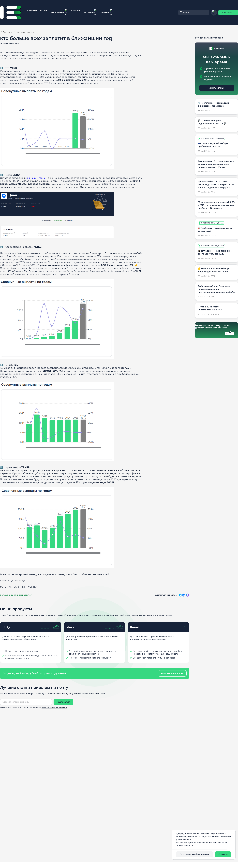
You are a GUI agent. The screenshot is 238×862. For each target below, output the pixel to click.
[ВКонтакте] (183, 595)
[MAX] (187, 595)
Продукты (89, 12)
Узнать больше (216, 88)
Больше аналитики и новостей (16, 595)
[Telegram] (180, 595)
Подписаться (228, 12)
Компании (75, 10)
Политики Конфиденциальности (54, 707)
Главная (6, 32)
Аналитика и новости (37, 10)
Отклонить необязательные (194, 854)
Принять (222, 854)
